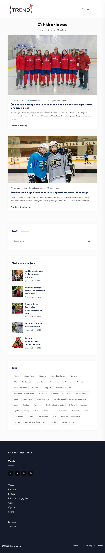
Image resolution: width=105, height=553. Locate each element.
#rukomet (36, 388)
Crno (69, 393)
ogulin (16, 411)
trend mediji (19, 416)
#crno (16, 376)
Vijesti (11, 485)
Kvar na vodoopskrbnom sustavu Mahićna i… (34, 341)
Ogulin (11, 507)
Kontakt (76, 546)
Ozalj (10, 503)
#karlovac (74, 376)
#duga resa (29, 376)
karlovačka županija (55, 405)
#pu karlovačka (20, 388)
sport (86, 411)
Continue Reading (19, 126)
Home (100, 546)
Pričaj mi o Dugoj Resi (18, 498)
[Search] (91, 238)
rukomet (75, 411)
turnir (31, 416)
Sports (64, 100)
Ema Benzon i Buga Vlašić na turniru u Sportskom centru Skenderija (49, 193)
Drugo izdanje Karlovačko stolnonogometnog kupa (33, 308)
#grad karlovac (58, 376)
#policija (67, 382)
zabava (17, 422)
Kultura (72, 405)
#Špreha (43, 393)
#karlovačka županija (23, 382)
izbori (16, 405)
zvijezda (52, 422)
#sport (48, 388)
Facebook (13, 522)
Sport (59, 100)
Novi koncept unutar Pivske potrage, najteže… (34, 274)
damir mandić (82, 393)
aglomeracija (57, 393)
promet (47, 411)
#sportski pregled (63, 388)
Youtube (12, 527)
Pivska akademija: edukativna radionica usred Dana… (35, 291)
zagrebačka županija (34, 422)
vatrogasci (44, 416)
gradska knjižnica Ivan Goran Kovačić (70, 399)
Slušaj (89, 546)
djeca (16, 399)
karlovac (37, 405)
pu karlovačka (61, 411)
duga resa (27, 399)
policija (36, 411)
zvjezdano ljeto (67, 422)
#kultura (41, 382)
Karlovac (12, 489)
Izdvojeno (52, 100)
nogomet (83, 405)
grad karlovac (43, 399)
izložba (26, 405)
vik (54, 416)
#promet (79, 382)
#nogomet (54, 382)
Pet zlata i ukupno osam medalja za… (33, 325)
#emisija (42, 376)
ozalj (26, 411)
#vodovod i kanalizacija (24, 393)
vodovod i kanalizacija (70, 416)
